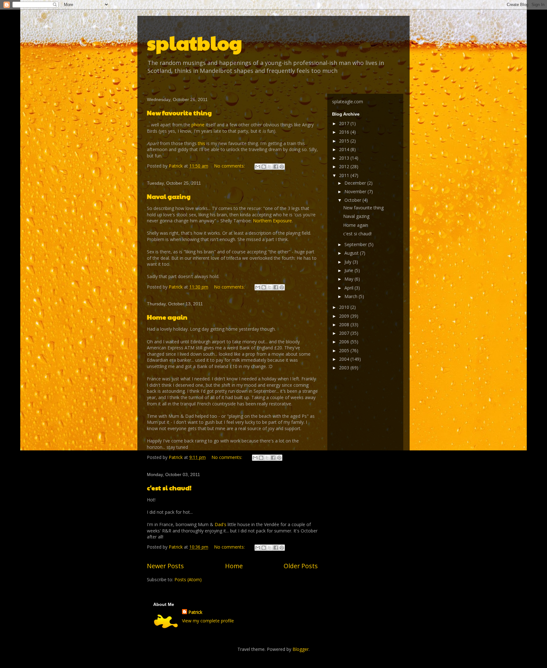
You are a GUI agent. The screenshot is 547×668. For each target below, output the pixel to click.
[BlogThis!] (264, 166)
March (351, 296)
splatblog (194, 42)
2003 (344, 368)
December (355, 183)
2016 (344, 132)
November (356, 191)
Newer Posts (165, 566)
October (353, 200)
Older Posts (301, 566)
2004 (344, 359)
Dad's (220, 524)
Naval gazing (169, 196)
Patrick (195, 612)
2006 (344, 342)
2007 (344, 333)
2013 (344, 158)
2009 (344, 316)
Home (234, 566)
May (349, 279)
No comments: (230, 166)
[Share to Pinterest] (282, 166)
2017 (344, 123)
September (356, 244)
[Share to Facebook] (276, 166)
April (349, 288)
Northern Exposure (272, 221)
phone (198, 125)
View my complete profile (208, 621)
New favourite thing (179, 112)
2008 (344, 324)
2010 (344, 307)
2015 (344, 141)
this (201, 143)
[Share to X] (270, 166)
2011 (344, 175)
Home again (167, 317)
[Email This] (258, 166)
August (352, 253)
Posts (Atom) (188, 579)
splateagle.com (347, 102)
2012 (344, 166)
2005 (344, 350)
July (348, 262)
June (349, 270)
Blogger (300, 649)
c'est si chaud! (169, 487)
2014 (344, 149)
